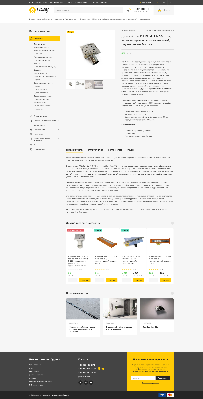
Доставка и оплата (56, 2)
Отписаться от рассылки (98, 2)
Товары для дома (40, 116)
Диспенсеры (38, 54)
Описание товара (74, 150)
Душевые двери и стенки (43, 96)
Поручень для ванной (42, 60)
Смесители (38, 70)
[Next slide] (172, 223)
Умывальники (39, 109)
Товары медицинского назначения (42, 139)
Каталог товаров (34, 2)
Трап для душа (39, 44)
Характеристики (96, 150)
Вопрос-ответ (115, 150)
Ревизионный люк (40, 73)
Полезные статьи (81, 2)
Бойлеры (37, 86)
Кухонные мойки (40, 102)
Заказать (85, 280)
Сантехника (38, 38)
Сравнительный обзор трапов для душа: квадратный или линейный (82, 329)
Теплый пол (38, 145)
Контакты (69, 2)
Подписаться (162, 378)
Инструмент (38, 134)
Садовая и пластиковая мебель (45, 120)
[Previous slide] (168, 223)
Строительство (39, 129)
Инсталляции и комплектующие (45, 67)
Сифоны (37, 80)
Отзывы (130, 150)
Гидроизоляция (39, 149)
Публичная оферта (36, 385)
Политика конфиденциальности (40, 381)
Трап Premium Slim (150, 327)
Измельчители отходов (42, 106)
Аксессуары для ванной (42, 57)
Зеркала (37, 63)
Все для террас (39, 125)
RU (158, 2)
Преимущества (34, 371)
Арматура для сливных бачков (45, 76)
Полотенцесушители (41, 99)
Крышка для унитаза (41, 47)
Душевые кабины (40, 89)
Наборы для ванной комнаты (44, 50)
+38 (86, 365)
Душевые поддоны (41, 93)
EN (170, 2)
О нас (45, 2)
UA (164, 2)
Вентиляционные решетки (43, 83)
